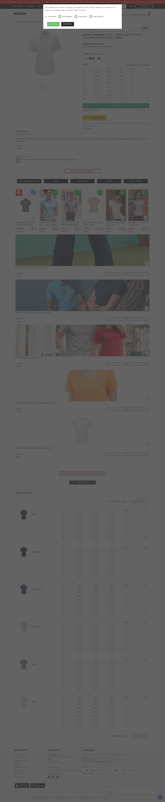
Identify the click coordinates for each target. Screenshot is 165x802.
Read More (82, 10)
